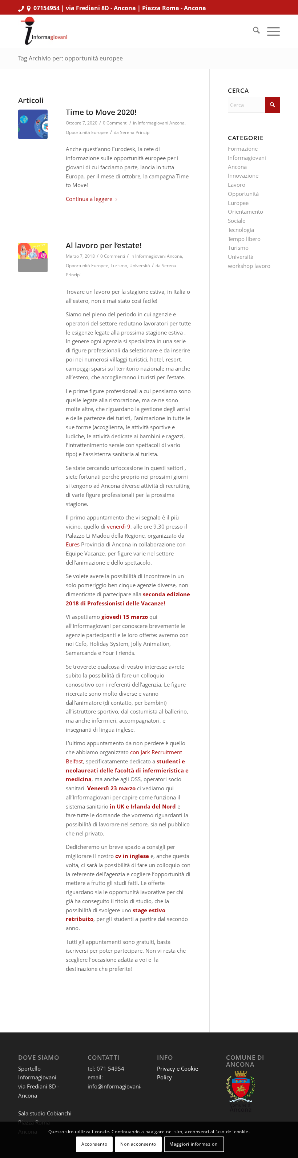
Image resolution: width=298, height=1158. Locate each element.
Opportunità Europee (87, 132)
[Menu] (270, 31)
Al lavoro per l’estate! (104, 245)
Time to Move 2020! (101, 112)
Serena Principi (135, 132)
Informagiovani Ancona (161, 123)
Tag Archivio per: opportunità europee (70, 58)
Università (139, 265)
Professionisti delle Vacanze (125, 603)
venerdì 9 (118, 526)
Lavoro (236, 184)
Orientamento (245, 211)
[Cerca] (253, 31)
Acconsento (94, 1144)
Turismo (118, 265)
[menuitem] (253, 31)
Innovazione (243, 175)
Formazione (243, 148)
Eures (73, 544)
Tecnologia (241, 229)
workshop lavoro (249, 265)
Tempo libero (244, 238)
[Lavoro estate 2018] (33, 257)
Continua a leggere (89, 198)
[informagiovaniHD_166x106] (43, 31)
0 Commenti (115, 123)
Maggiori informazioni (194, 1144)
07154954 (46, 8)
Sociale (236, 220)
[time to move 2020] (33, 124)
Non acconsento (138, 1144)
